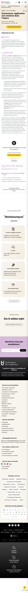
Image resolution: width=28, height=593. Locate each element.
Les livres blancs (6, 449)
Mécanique (4, 405)
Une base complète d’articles (13, 232)
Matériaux (4, 402)
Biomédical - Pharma (7, 390)
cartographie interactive (13, 440)
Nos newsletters (6, 466)
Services (13, 250)
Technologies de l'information (9, 411)
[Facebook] (2, 464)
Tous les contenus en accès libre (10, 455)
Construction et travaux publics (10, 392)
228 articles (14, 220)
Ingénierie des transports (8, 398)
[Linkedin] (10, 464)
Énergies (4, 416)
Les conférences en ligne (8, 451)
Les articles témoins (7, 453)
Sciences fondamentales (8, 409)
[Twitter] (4, 464)
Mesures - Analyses (6, 403)
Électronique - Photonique (8, 414)
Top (4, 510)
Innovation (4, 400)
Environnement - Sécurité (8, 394)
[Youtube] (7, 464)
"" (14, 216)
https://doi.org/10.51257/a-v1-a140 (9, 169)
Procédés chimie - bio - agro (9, 407)
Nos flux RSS (5, 468)
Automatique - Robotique (8, 387)
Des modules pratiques (13, 268)
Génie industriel (6, 396)
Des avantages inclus (13, 288)
